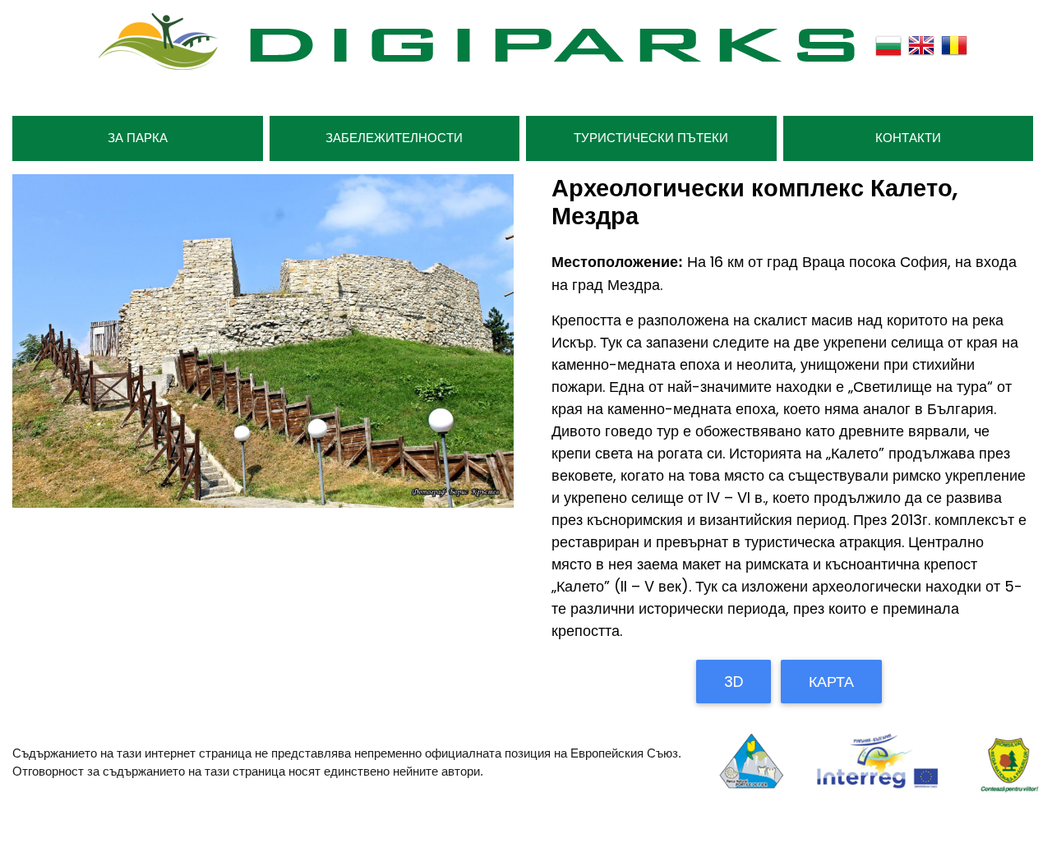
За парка (138, 138)
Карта (831, 681)
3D (733, 681)
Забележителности (394, 138)
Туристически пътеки (651, 138)
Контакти (908, 138)
